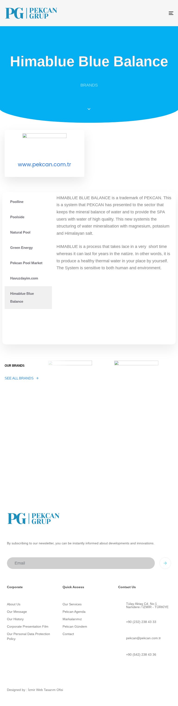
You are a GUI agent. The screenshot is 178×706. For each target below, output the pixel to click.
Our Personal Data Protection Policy (28, 636)
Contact (68, 634)
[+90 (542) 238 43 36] (143, 654)
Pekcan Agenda (74, 611)
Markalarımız (72, 619)
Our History (15, 619)
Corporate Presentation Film (27, 626)
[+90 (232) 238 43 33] (143, 622)
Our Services (72, 604)
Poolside (17, 217)
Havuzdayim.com (24, 278)
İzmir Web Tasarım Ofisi (45, 690)
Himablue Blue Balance (22, 297)
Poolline (16, 202)
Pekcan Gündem (75, 626)
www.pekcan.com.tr (44, 164)
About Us (13, 604)
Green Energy (21, 248)
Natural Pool (20, 232)
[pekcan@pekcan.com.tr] (143, 638)
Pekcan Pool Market (26, 263)
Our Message (17, 611)
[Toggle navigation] (145, 13)
